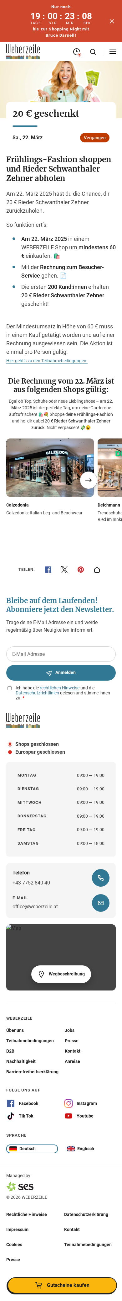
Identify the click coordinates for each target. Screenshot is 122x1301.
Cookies (14, 1244)
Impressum (17, 1229)
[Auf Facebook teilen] (48, 569)
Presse (13, 1259)
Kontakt (72, 1229)
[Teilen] (97, 569)
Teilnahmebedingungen (88, 1244)
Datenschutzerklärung (86, 1214)
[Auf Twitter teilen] (64, 569)
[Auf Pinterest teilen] (81, 569)
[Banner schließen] (112, 21)
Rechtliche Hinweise (26, 1214)
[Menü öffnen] (112, 51)
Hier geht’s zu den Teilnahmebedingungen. (47, 360)
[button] (88, 480)
